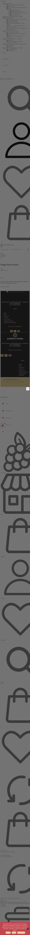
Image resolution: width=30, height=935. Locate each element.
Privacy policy (21, 932)
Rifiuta (14, 932)
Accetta (8, 932)
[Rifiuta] (28, 929)
